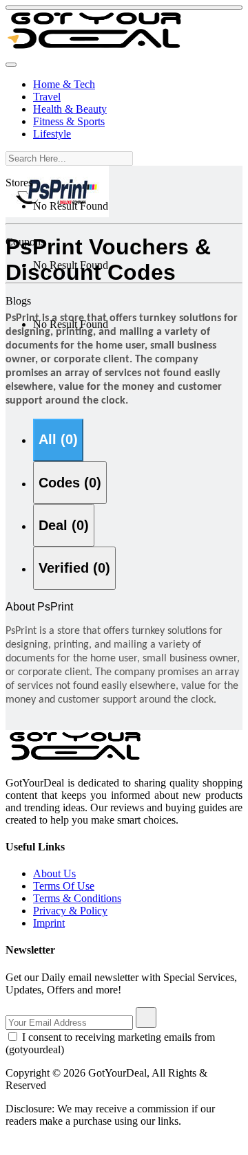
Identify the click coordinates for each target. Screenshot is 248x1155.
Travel (47, 96)
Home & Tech (64, 84)
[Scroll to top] (124, 8)
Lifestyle (52, 134)
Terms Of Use (63, 886)
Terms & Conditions (77, 898)
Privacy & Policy (70, 910)
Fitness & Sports (69, 121)
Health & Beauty (70, 109)
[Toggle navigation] (11, 65)
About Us (54, 873)
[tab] (58, 440)
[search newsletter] (146, 1017)
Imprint (49, 923)
